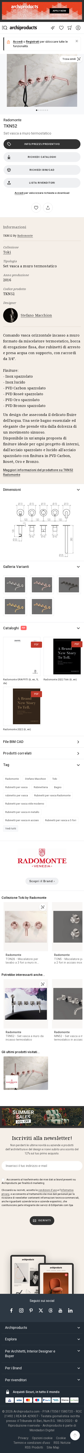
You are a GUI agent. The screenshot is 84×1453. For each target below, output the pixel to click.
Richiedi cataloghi (42, 156)
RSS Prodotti (34, 1447)
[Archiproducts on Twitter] (41, 1310)
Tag (6, 765)
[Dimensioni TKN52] (42, 529)
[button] (77, 41)
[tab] (42, 1327)
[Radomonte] (42, 866)
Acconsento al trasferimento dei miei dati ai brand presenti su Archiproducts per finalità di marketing (39, 1181)
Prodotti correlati (17, 753)
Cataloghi (14, 628)
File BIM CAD (13, 742)
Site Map (53, 1447)
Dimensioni (12, 490)
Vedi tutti (10, 828)
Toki (7, 252)
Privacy (23, 1438)
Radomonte (12, 120)
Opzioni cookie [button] (42, 1438)
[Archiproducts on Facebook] (13, 1310)
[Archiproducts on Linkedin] (70, 1310)
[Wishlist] (61, 28)
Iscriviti (44, 1220)
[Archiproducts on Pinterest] (31, 1310)
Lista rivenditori (42, 182)
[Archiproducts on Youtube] (61, 1310)
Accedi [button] (18, 41)
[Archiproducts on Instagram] (22, 1310)
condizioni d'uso (47, 1190)
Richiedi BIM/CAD (42, 169)
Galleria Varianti (16, 567)
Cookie (61, 1438)
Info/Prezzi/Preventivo (42, 144)
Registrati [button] (32, 41)
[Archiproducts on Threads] (51, 1310)
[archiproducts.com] (23, 27)
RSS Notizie (62, 1443)
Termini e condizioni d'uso (31, 1443)
